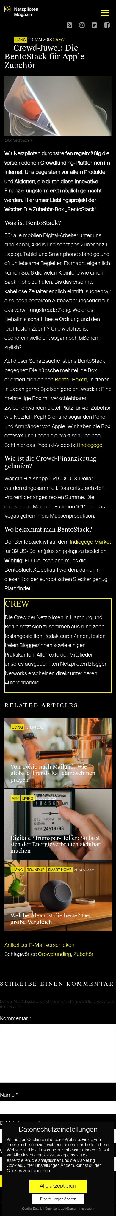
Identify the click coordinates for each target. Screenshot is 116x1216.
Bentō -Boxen (71, 380)
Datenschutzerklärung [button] (60, 1208)
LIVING (20, 40)
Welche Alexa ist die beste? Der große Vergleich (50, 919)
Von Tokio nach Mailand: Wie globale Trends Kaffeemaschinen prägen (52, 773)
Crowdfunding (54, 954)
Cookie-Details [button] (32, 1208)
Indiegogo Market (90, 542)
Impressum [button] (86, 1208)
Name (9, 1095)
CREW (59, 40)
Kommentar (15, 1018)
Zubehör (83, 954)
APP (15, 798)
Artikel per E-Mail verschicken (39, 945)
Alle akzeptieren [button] (58, 1186)
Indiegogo (90, 445)
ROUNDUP (35, 870)
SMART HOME (59, 870)
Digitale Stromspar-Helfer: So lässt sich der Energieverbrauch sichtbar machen (55, 844)
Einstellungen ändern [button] (58, 1199)
